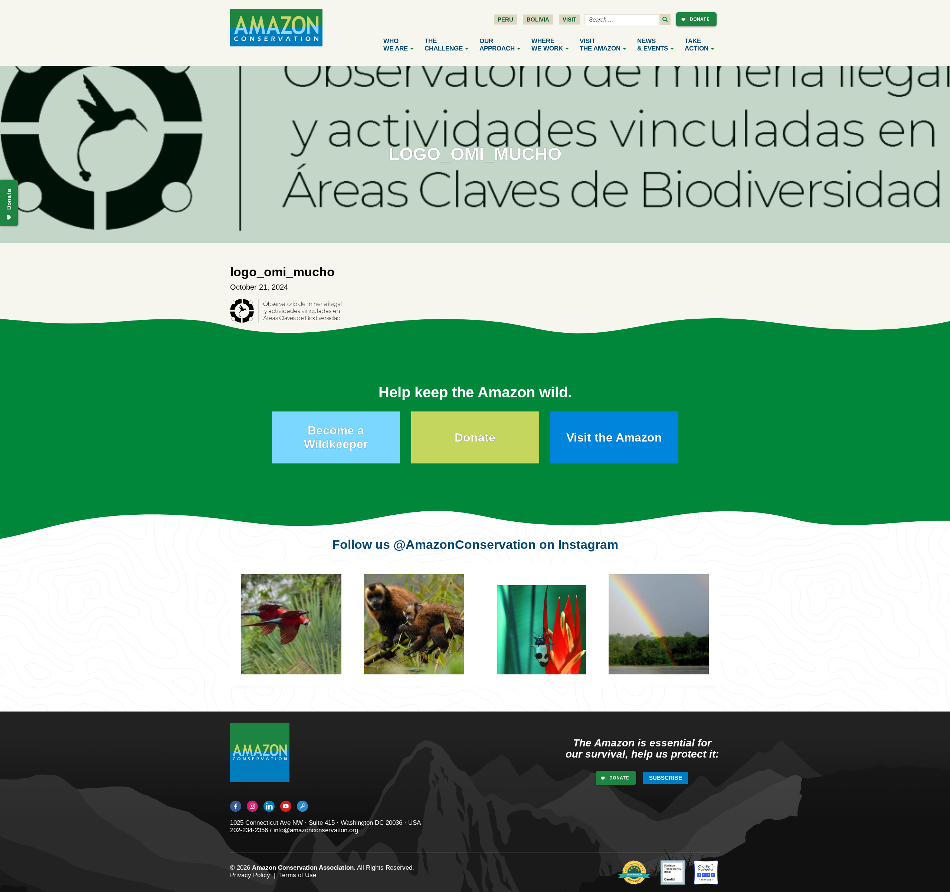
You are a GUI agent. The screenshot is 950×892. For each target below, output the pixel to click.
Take (696, 45)
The (444, 45)
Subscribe (665, 778)
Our (497, 45)
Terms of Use (297, 875)
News (652, 45)
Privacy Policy (250, 875)
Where (547, 45)
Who (395, 45)
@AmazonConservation (464, 544)
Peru (505, 19)
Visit (569, 19)
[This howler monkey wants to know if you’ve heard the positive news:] (670, 635)
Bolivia (538, 19)
